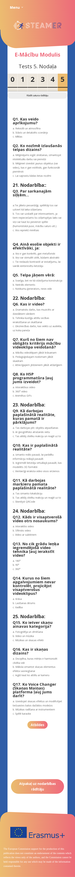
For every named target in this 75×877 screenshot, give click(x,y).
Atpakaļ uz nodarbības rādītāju (37, 786)
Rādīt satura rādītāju (37, 95)
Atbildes (37, 725)
